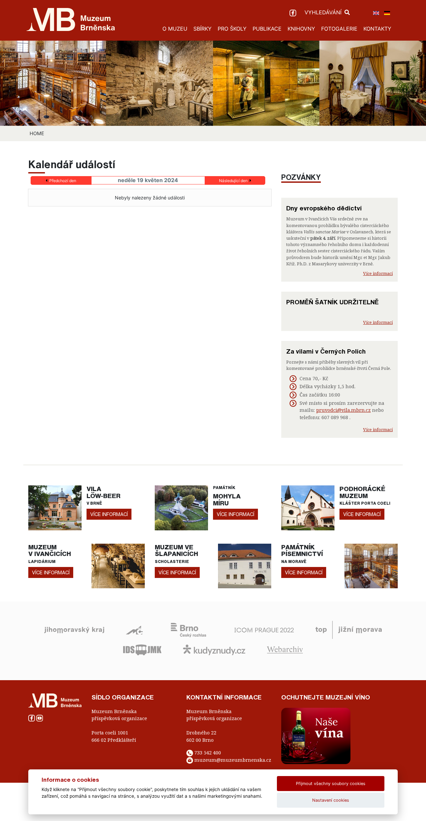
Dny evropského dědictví (324, 208)
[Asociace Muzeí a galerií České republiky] (134, 629)
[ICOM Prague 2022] (264, 629)
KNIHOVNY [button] (301, 28)
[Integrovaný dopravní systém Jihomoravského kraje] (142, 649)
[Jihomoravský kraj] (74, 629)
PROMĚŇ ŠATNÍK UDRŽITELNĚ (332, 302)
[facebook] (294, 12)
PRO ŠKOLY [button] (232, 28)
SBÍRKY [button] (202, 28)
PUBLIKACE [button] (267, 28)
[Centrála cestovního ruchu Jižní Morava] (349, 629)
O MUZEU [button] (174, 28)
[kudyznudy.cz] (214, 649)
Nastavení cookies (330, 800)
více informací (109, 514)
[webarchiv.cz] (285, 649)
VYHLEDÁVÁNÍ (324, 12)
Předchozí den (62, 180)
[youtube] (39, 717)
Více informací (378, 273)
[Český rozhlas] (188, 629)
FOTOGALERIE (339, 28)
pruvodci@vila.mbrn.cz (343, 410)
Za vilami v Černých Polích (326, 351)
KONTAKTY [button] (377, 28)
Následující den (233, 180)
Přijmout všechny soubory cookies (330, 783)
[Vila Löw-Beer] (55, 507)
